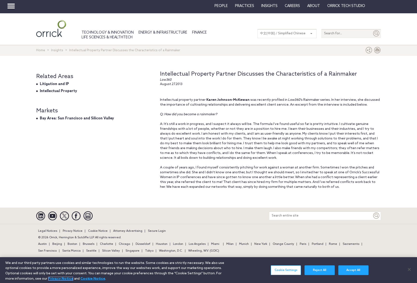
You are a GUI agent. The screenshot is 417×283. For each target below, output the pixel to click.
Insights (57, 50)
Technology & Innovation (108, 32)
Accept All (353, 270)
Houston (161, 244)
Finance (199, 32)
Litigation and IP (54, 84)
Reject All (319, 270)
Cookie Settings (286, 270)
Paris (303, 244)
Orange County (283, 244)
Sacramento (351, 244)
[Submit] (376, 33)
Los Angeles (197, 244)
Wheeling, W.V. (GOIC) (203, 251)
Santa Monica (71, 251)
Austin (42, 244)
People (221, 6)
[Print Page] (377, 51)
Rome (333, 244)
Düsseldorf (143, 244)
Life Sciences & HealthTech (107, 37)
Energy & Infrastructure (163, 32)
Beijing (57, 244)
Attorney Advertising (127, 231)
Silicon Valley (111, 251)
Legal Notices (47, 231)
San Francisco (47, 251)
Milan (230, 244)
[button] (369, 51)
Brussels (88, 244)
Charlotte (106, 244)
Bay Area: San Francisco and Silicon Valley (77, 118)
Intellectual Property (58, 91)
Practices (244, 6)
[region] (208, 270)
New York (260, 244)
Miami (215, 244)
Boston (72, 244)
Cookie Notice (98, 231)
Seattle (91, 251)
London (178, 244)
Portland (317, 244)
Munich (244, 244)
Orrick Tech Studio (346, 6)
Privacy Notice (73, 231)
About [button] (313, 6)
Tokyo (149, 251)
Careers (292, 6)
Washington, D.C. (171, 251)
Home (40, 50)
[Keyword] (376, 215)
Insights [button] (269, 6)
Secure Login (157, 231)
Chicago (124, 244)
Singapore (132, 251)
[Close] (409, 269)
